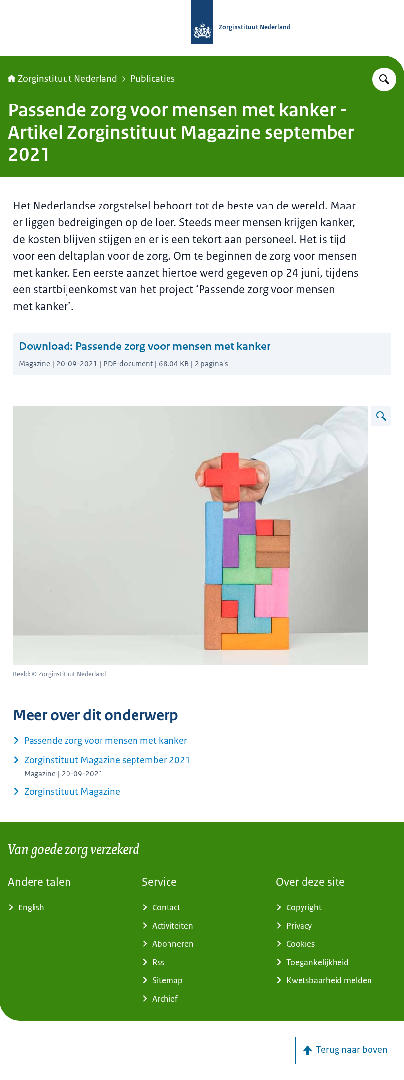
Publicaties (152, 79)
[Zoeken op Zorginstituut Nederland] (384, 79)
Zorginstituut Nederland (67, 79)
